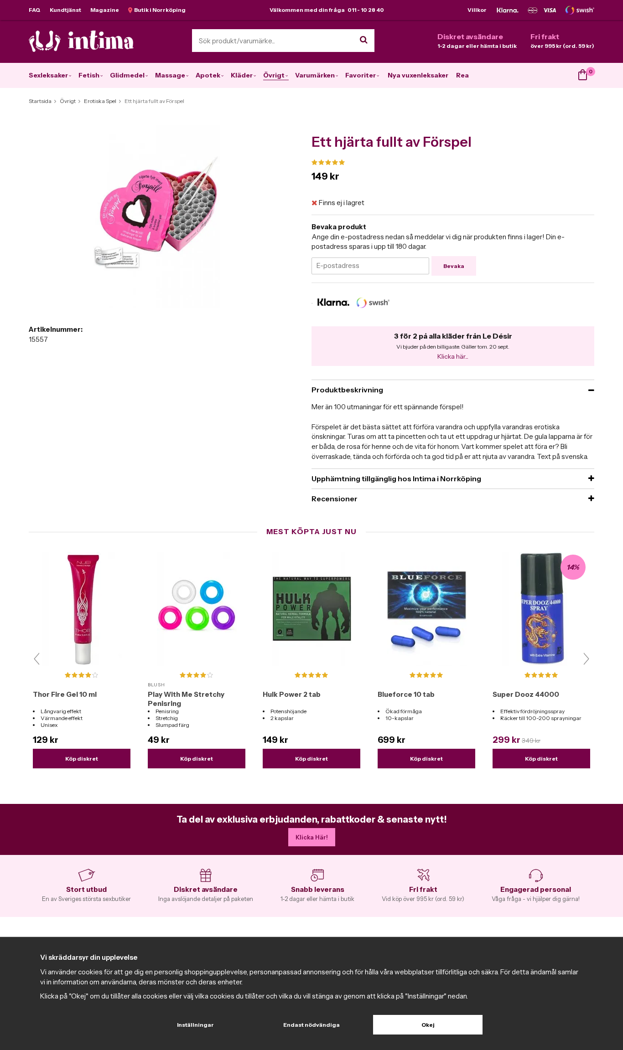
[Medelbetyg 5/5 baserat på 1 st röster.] (453, 163)
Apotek (208, 75)
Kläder (242, 75)
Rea (462, 75)
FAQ (35, 9)
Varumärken (315, 75)
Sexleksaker (48, 75)
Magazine (104, 9)
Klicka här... (452, 356)
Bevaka (453, 265)
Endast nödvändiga (311, 1024)
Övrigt (274, 75)
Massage (170, 75)
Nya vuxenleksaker (418, 75)
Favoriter (360, 75)
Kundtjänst (65, 9)
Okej (428, 1024)
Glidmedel (127, 75)
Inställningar (195, 1024)
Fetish (88, 75)
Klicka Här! (312, 837)
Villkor (477, 9)
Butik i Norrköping (159, 9)
